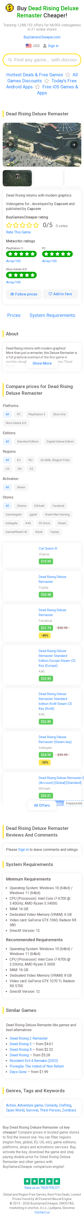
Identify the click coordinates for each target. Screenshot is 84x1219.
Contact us (42, 1212)
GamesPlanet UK (16, 532)
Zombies (69, 1110)
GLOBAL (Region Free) (55, 460)
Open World (15, 1110)
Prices (14, 315)
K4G (28, 523)
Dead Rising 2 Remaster (29, 1038)
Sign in (53, 46)
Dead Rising (19, 1055)
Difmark (39, 505)
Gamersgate (14, 514)
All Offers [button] (42, 805)
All (7, 414)
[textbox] (45, 60)
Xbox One (59, 414)
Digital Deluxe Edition (60, 441)
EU (19, 460)
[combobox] (45, 60)
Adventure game (30, 1105)
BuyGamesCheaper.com (42, 37)
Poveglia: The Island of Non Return (37, 1066)
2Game (21, 505)
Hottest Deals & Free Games (34, 74)
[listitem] (17, 178)
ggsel (33, 514)
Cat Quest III (48, 548)
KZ (31, 468)
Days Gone (18, 1072)
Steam (21, 487)
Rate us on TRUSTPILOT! (42, 1188)
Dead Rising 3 (21, 1044)
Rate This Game (18, 232)
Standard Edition (28, 441)
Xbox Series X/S (16, 423)
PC (18, 414)
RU (30, 460)
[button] (10, 145)
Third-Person (50, 1110)
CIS (19, 468)
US (7, 468)
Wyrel (38, 532)
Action (11, 1105)
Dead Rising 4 (21, 1049)
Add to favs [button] (62, 294)
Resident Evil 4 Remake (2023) (34, 1061)
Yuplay (54, 532)
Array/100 (13, 261)
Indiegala (11, 523)
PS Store (44, 523)
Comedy (51, 1105)
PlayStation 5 (36, 414)
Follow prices (26, 294)
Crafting (65, 1105)
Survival (32, 1110)
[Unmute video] (42, 145)
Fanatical (58, 505)
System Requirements (52, 315)
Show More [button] (42, 363)
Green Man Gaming (57, 514)
